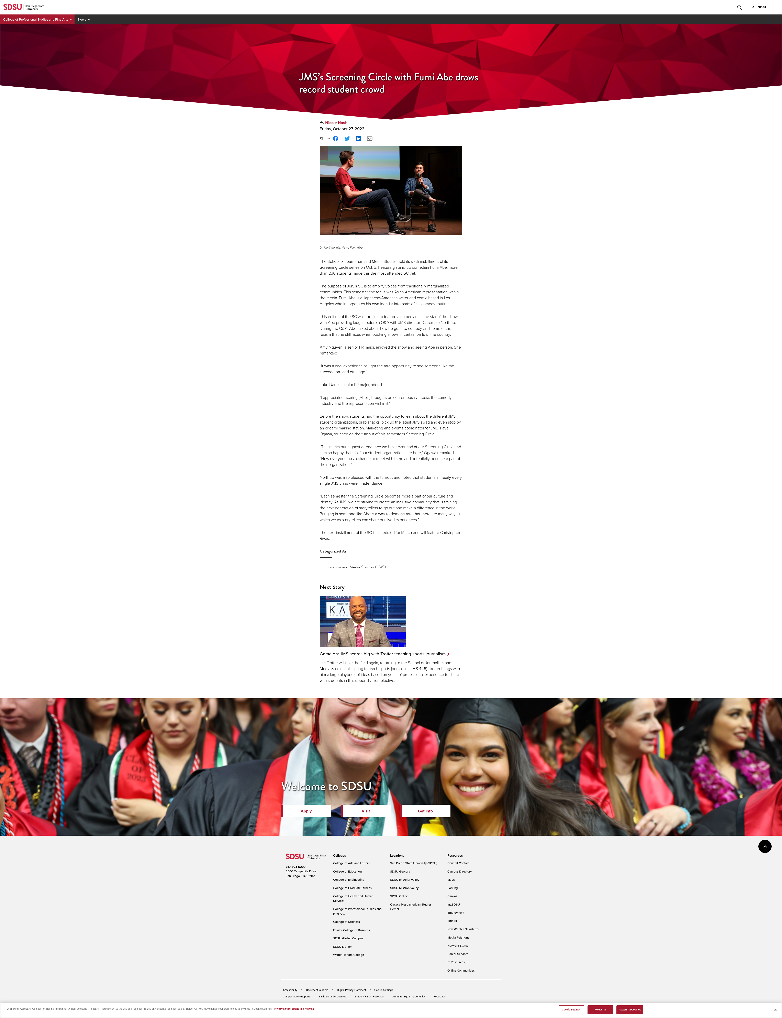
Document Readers (317, 990)
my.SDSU (453, 904)
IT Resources (456, 962)
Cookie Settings (383, 990)
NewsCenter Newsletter (463, 929)
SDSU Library (342, 946)
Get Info (425, 811)
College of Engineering (348, 879)
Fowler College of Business (351, 930)
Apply (306, 811)
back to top (765, 846)
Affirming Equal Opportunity (408, 996)
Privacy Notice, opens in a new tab (294, 1009)
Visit (366, 811)
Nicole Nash (336, 123)
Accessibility (290, 990)
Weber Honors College (348, 955)
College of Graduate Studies (352, 888)
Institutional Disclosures (332, 996)
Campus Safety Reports (296, 996)
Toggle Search (740, 7)
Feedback (439, 996)
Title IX (452, 921)
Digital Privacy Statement (351, 990)
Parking (452, 888)
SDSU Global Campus (348, 938)
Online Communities (461, 970)
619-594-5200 (295, 867)
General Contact (458, 863)
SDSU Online (399, 896)
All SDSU (760, 7)
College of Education (347, 871)
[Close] (775, 1009)
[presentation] (339, 855)
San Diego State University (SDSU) (413, 863)
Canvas (452, 896)
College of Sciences (346, 922)
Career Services (457, 954)
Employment (455, 912)
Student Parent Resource (369, 996)
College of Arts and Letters (351, 863)
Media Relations (458, 937)
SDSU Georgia (400, 871)
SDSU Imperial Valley (404, 879)
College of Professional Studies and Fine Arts (35, 19)
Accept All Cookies (630, 1009)
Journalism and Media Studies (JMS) (354, 567)
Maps (451, 879)
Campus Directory (459, 871)
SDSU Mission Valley (404, 888)
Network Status (457, 945)
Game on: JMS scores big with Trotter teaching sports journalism (383, 653)
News (82, 19)
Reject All (600, 1009)
